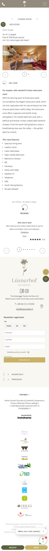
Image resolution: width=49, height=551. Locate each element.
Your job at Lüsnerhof (25, 400)
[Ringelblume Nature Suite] (37, 19)
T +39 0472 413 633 (24, 304)
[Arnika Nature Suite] (12, 19)
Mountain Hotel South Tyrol (32, 524)
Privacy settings (31, 403)
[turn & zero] (24, 474)
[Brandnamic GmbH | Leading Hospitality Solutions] (24, 416)
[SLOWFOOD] (24, 515)
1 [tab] (24, 74)
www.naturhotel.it (37, 298)
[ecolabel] (24, 482)
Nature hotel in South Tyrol (24, 526)
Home (7, 400)
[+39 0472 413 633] (3, 5)
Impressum (39, 400)
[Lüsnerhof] (24, 4)
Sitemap (20, 403)
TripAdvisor (24, 232)
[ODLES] (24, 506)
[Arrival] (42, 307)
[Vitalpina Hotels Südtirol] (24, 441)
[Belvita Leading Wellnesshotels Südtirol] (24, 432)
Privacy (14, 403)
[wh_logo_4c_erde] (24, 449)
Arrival (13, 400)
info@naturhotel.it (24, 309)
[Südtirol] (24, 457)
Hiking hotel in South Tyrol (14, 532)
